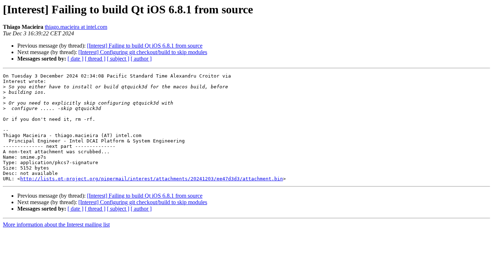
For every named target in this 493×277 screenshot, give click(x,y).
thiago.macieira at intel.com (76, 27)
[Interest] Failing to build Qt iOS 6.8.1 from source (144, 46)
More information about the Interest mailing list (56, 224)
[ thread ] (95, 59)
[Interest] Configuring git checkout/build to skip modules (142, 52)
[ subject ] (118, 59)
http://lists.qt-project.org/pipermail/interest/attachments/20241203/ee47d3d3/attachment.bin (151, 178)
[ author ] (141, 59)
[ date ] (75, 59)
